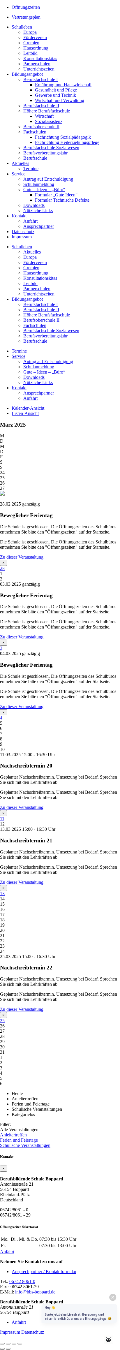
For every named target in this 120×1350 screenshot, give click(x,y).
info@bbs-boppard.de (35, 1291)
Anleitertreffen (13, 1134)
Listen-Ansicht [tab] (25, 413)
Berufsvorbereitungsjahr (45, 152)
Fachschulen (34, 131)
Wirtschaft (44, 116)
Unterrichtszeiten (38, 68)
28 (2, 568)
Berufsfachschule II (41, 105)
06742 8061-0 (22, 1281)
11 (2, 818)
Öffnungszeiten (26, 7)
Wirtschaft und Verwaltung (59, 100)
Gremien (31, 42)
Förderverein (35, 37)
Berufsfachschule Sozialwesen (51, 147)
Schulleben (22, 26)
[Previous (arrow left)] (2, 1349)
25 (2, 1020)
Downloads (34, 205)
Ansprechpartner (38, 226)
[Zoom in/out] (19, 1343)
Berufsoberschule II (41, 126)
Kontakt (19, 215)
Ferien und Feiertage (19, 1140)
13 (2, 893)
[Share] (8, 1343)
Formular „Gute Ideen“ (56, 194)
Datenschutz (23, 231)
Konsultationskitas (40, 58)
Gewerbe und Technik (55, 95)
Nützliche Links (38, 210)
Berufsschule (35, 158)
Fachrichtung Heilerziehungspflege (67, 142)
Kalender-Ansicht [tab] (28, 408)
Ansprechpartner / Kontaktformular (44, 1271)
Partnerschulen (36, 63)
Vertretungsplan (26, 17)
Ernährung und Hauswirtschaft (63, 84)
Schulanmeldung (38, 184)
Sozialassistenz (48, 121)
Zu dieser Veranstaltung (21, 557)
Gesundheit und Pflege (56, 89)
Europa (30, 32)
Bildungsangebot (27, 74)
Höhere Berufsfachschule (46, 110)
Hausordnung (35, 47)
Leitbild (30, 53)
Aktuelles (20, 163)
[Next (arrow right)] (8, 1349)
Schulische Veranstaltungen (25, 1145)
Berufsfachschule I (40, 79)
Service (18, 173)
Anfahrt (30, 221)
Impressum (22, 236)
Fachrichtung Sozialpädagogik (63, 137)
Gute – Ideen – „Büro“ (44, 189)
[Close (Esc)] (2, 1343)
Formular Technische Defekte (62, 200)
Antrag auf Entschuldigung (48, 179)
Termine (30, 168)
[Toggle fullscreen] (14, 1343)
